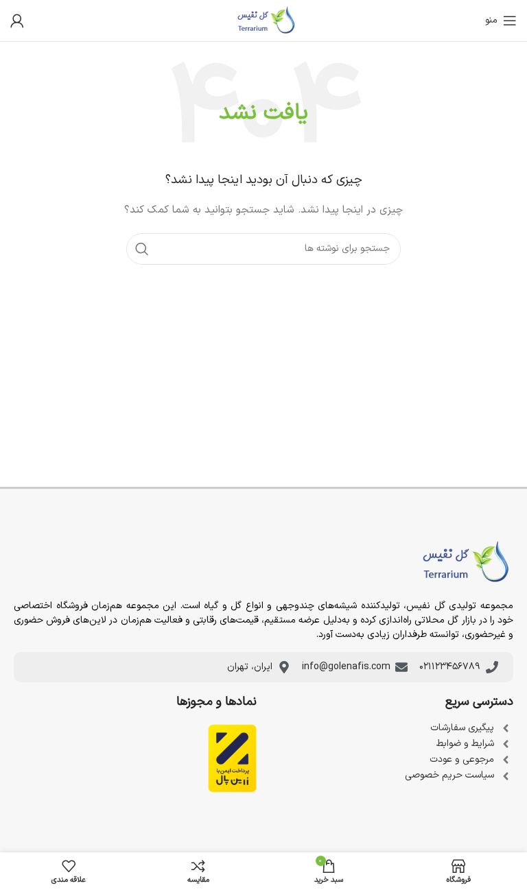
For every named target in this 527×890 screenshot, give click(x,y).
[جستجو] (142, 249)
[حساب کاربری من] (17, 20)
